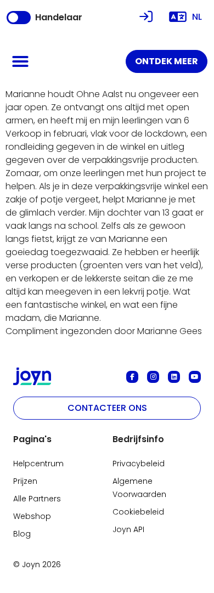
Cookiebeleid (138, 511)
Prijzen (25, 481)
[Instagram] (153, 377)
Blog (22, 533)
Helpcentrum (38, 463)
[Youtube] (195, 377)
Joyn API (128, 529)
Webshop (32, 516)
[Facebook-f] (132, 377)
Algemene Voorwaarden (139, 488)
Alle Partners (37, 498)
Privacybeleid (138, 463)
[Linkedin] (174, 377)
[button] (20, 61)
